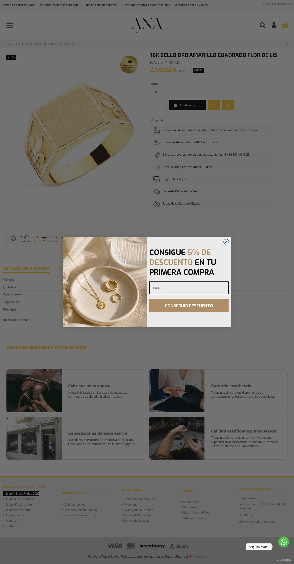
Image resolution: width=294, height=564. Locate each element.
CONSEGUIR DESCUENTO (189, 305)
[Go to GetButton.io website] (284, 559)
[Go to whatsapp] (283, 541)
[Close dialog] (226, 241)
